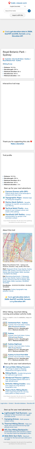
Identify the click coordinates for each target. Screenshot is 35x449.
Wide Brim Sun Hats (13, 436)
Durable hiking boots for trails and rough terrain (18, 374)
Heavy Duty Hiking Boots (16, 390)
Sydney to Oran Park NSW (18, 355)
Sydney (27, 325)
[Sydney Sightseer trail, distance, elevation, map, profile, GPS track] (5, 347)
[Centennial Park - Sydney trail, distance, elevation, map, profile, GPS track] (5, 326)
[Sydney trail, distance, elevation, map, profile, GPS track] (5, 336)
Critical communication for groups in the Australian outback (18, 216)
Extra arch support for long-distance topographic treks (17, 385)
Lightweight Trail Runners (15, 413)
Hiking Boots (11, 373)
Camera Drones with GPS (16, 191)
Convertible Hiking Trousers (17, 367)
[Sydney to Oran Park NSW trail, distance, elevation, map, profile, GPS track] (5, 357)
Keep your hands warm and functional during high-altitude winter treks (18, 425)
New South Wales (19, 325)
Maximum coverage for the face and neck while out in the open (18, 437)
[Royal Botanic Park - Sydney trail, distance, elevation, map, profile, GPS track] (17, 247)
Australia (10, 325)
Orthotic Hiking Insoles (15, 384)
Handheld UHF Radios (15, 214)
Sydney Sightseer (15, 344)
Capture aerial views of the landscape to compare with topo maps (18, 194)
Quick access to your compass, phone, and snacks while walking (16, 210)
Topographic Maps (13, 197)
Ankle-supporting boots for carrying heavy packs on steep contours (16, 392)
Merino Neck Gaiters (14, 202)
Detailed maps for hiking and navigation (18, 198)
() (17, 271)
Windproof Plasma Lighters (17, 377)
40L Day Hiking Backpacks (16, 430)
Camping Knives (11, 419)
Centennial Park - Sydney (18, 323)
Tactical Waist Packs (14, 208)
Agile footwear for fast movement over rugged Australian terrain (18, 414)
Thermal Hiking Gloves (14, 423)
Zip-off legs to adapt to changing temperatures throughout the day (16, 369)
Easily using (18, 34)
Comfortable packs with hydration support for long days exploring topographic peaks (17, 432)
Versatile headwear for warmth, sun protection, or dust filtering (18, 204)
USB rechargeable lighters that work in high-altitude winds (17, 380)
